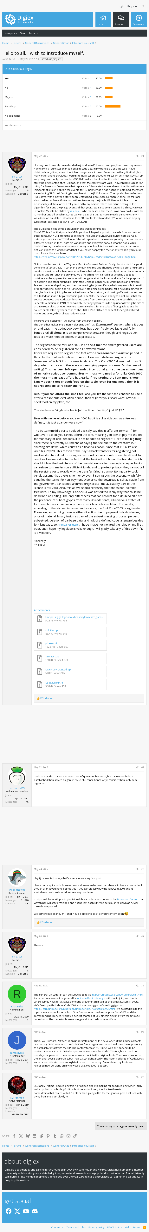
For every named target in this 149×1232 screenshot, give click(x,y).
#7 (142, 1076)
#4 (142, 936)
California (23, 193)
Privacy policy (96, 1227)
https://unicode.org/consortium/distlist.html (117, 994)
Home (136, 1227)
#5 (142, 985)
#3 (142, 869)
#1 (142, 156)
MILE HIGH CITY (20, 1114)
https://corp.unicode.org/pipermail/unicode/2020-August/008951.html (74, 1009)
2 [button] (86, 106)
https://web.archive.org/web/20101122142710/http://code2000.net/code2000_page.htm (85, 257)
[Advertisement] (74, 141)
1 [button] (86, 78)
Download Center (127, 899)
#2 (142, 767)
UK (27, 903)
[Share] (137, 156)
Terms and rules (76, 1227)
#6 (142, 1031)
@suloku (75, 211)
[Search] (143, 6)
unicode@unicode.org (90, 998)
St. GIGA (10, 59)
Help (127, 1227)
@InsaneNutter (68, 524)
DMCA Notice (114, 1227)
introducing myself (51, 59)
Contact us (57, 1227)
